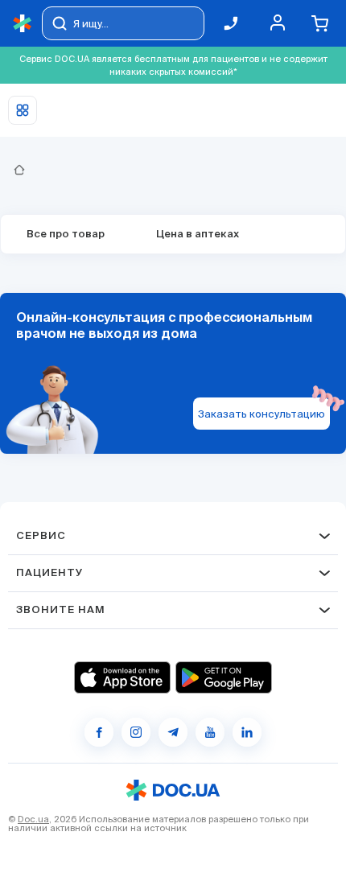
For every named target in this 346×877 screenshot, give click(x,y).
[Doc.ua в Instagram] (136, 732)
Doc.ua (33, 819)
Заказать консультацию (261, 414)
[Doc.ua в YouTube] (210, 732)
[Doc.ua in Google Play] (223, 677)
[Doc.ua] (22, 23)
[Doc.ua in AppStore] (122, 677)
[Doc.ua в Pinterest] (247, 732)
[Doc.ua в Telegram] (173, 732)
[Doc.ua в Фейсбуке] (98, 732)
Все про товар (66, 234)
